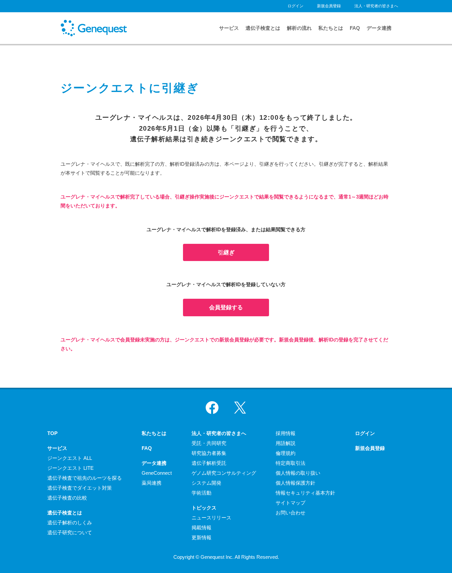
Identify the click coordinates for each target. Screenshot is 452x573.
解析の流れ (299, 28)
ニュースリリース (211, 517)
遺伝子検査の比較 (67, 498)
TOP (52, 433)
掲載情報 (201, 527)
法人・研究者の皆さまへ (376, 6)
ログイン (295, 6)
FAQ (355, 28)
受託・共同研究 (209, 443)
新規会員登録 (329, 6)
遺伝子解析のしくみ (69, 522)
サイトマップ (290, 503)
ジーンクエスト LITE (70, 468)
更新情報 (201, 537)
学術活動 (201, 493)
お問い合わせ (290, 512)
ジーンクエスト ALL (69, 458)
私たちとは (330, 28)
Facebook (212, 407)
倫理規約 (285, 453)
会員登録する (226, 307)
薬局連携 (151, 483)
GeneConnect (157, 473)
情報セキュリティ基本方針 (305, 493)
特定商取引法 (290, 463)
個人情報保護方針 (295, 483)
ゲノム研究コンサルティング (224, 473)
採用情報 (285, 433)
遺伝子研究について (69, 532)
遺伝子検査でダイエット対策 (79, 488)
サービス (229, 28)
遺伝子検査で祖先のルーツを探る (84, 478)
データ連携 (379, 28)
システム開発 (206, 483)
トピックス (204, 507)
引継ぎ (226, 252)
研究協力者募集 (209, 453)
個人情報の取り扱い (298, 473)
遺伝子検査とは (263, 28)
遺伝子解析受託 (209, 463)
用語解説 (285, 443)
